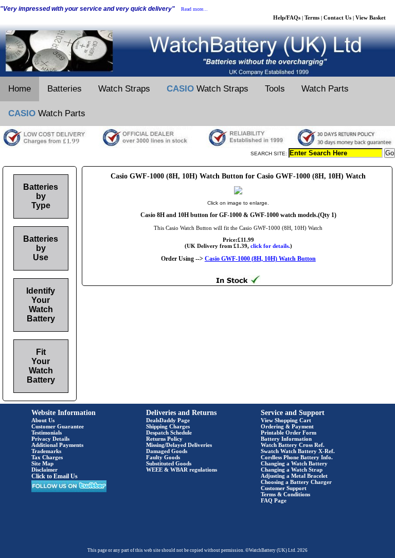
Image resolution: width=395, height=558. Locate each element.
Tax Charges (47, 457)
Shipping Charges (168, 426)
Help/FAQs (286, 17)
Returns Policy (164, 439)
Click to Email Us (54, 476)
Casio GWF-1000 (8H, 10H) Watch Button (260, 258)
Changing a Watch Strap (291, 469)
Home (19, 89)
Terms (311, 17)
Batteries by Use (40, 248)
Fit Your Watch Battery (41, 366)
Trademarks (46, 451)
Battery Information (286, 439)
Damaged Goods (166, 451)
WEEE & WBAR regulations (181, 469)
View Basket (370, 17)
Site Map (42, 463)
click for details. (270, 246)
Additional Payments (57, 445)
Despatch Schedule (169, 432)
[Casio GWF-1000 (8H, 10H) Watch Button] (238, 192)
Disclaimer (44, 469)
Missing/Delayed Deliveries (179, 445)
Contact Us (337, 17)
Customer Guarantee (57, 426)
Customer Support (284, 488)
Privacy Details (50, 439)
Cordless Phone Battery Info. (297, 457)
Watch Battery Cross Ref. (293, 445)
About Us (43, 420)
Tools (275, 89)
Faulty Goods (163, 457)
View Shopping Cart (286, 420)
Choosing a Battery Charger (296, 482)
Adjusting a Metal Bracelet (294, 476)
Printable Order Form (288, 432)
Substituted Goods (168, 463)
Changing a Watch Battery (294, 463)
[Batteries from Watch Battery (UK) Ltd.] (197, 74)
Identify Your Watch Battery (40, 304)
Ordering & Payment (287, 426)
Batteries (64, 89)
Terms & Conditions (285, 494)
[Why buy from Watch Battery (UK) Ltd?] (197, 146)
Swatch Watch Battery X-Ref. (298, 451)
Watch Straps (124, 89)
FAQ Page (273, 500)
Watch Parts (325, 89)
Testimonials (46, 432)
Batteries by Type (40, 196)
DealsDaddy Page (168, 420)
